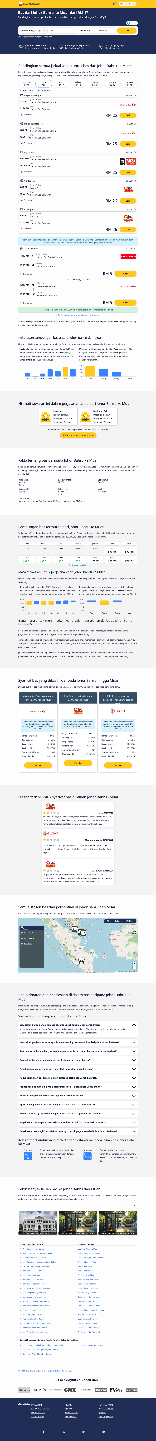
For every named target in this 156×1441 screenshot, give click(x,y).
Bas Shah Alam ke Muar (88, 1323)
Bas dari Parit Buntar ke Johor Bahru (35, 1306)
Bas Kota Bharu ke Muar (88, 1279)
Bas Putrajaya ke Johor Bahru (32, 1319)
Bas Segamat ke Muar (87, 1314)
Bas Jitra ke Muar (85, 1266)
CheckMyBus (23, 1371)
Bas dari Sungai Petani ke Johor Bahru (35, 1323)
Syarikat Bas (37, 1416)
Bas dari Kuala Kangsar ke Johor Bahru (36, 1288)
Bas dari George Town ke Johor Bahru (35, 1266)
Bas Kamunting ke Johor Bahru (32, 1279)
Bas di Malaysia (36, 1371)
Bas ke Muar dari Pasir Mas (89, 1306)
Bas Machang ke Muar (87, 1292)
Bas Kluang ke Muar (86, 1275)
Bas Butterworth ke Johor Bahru (33, 1257)
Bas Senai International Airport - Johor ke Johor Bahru (42, 1345)
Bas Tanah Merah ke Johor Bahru (33, 1327)
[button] (83, 933)
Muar (131, 921)
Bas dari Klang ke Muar (87, 1271)
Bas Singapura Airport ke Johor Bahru (35, 1354)
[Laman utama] (29, 4)
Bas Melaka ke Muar (86, 1301)
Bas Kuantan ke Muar (87, 1284)
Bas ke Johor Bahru (52, 1371)
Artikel (102, 1412)
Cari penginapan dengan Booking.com (36, 37)
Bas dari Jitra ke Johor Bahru (31, 1271)
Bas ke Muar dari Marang (88, 1297)
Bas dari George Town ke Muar (90, 1257)
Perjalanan (71, 1416)
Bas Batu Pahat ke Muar (88, 1249)
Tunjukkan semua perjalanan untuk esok (79, 315)
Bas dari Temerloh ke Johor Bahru (33, 1332)
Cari (128, 115)
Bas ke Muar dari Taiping (88, 1327)
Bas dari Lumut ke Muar (88, 1288)
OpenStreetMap (123, 971)
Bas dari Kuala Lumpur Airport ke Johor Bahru (39, 1349)
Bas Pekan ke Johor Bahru (30, 1310)
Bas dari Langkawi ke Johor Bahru (34, 1292)
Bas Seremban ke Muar (87, 1319)
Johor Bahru (114, 921)
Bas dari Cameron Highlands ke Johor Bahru (38, 1262)
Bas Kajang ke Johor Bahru (31, 1275)
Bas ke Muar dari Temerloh (89, 1332)
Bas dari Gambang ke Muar (89, 1253)
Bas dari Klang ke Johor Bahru (32, 1284)
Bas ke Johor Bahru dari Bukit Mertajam (36, 1253)
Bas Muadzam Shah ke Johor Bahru (34, 1301)
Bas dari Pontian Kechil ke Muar (91, 1310)
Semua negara (106, 1416)
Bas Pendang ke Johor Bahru (31, 1314)
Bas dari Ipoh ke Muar (87, 1262)
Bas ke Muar (67, 1371)
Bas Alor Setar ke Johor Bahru (32, 1249)
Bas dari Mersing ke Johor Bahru (33, 1297)
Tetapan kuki (71, 1412)
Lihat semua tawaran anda (78, 435)
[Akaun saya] (113, 3)
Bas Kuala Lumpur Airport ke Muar (92, 1345)
